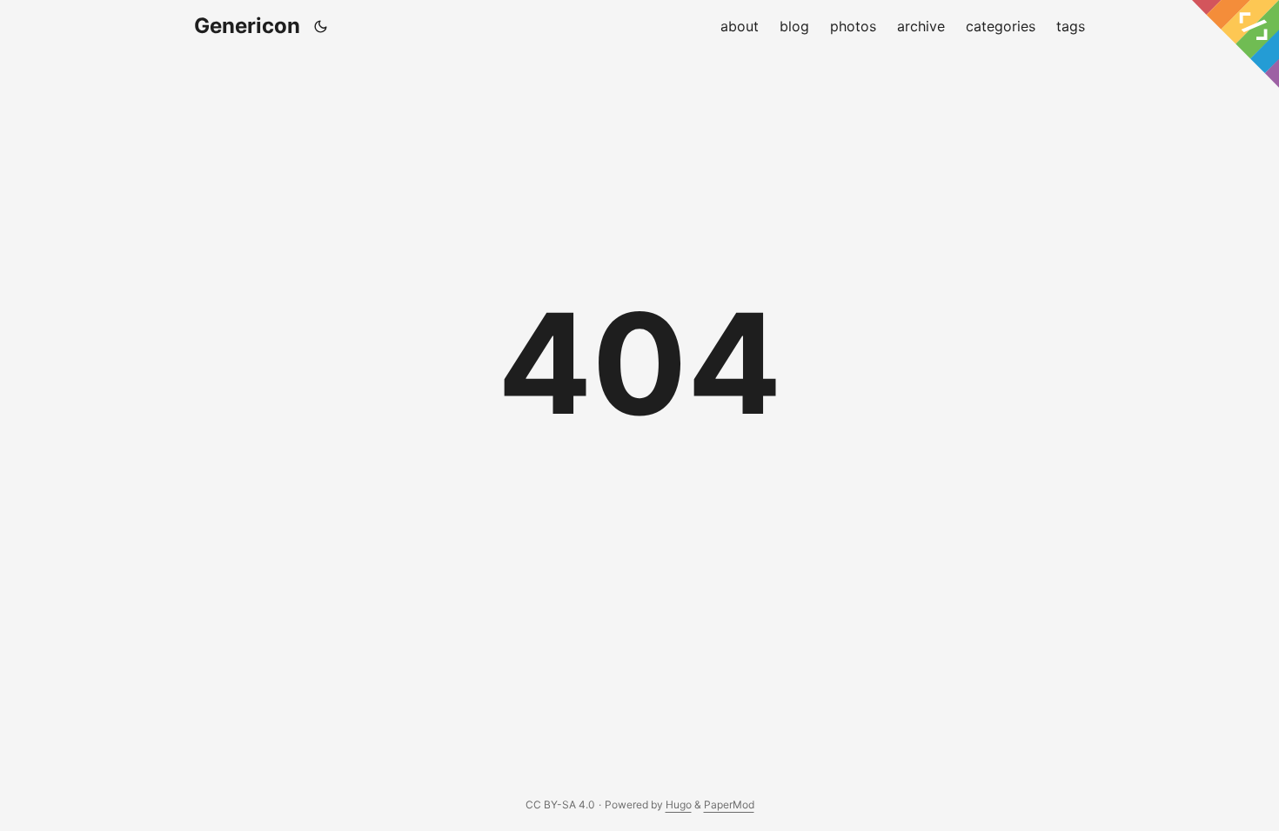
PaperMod (729, 804)
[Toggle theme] (321, 26)
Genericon (247, 25)
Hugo (679, 804)
